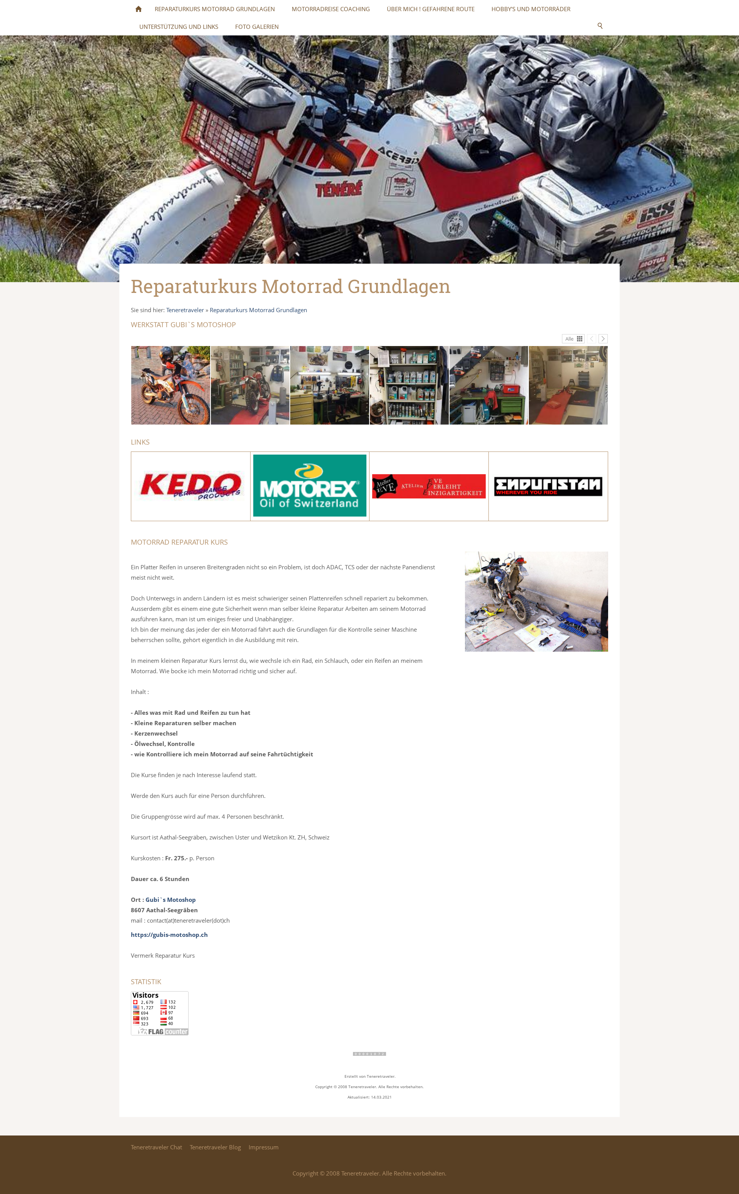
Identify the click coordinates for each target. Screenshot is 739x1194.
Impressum (264, 1147)
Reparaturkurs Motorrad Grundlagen (258, 310)
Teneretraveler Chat (156, 1147)
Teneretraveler (185, 310)
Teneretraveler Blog (215, 1147)
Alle (569, 338)
